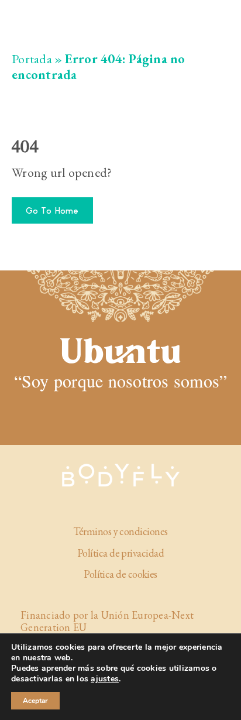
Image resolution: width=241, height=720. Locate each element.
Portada (32, 58)
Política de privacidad (120, 553)
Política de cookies (120, 574)
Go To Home (52, 210)
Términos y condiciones (120, 531)
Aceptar (35, 700)
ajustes (105, 679)
